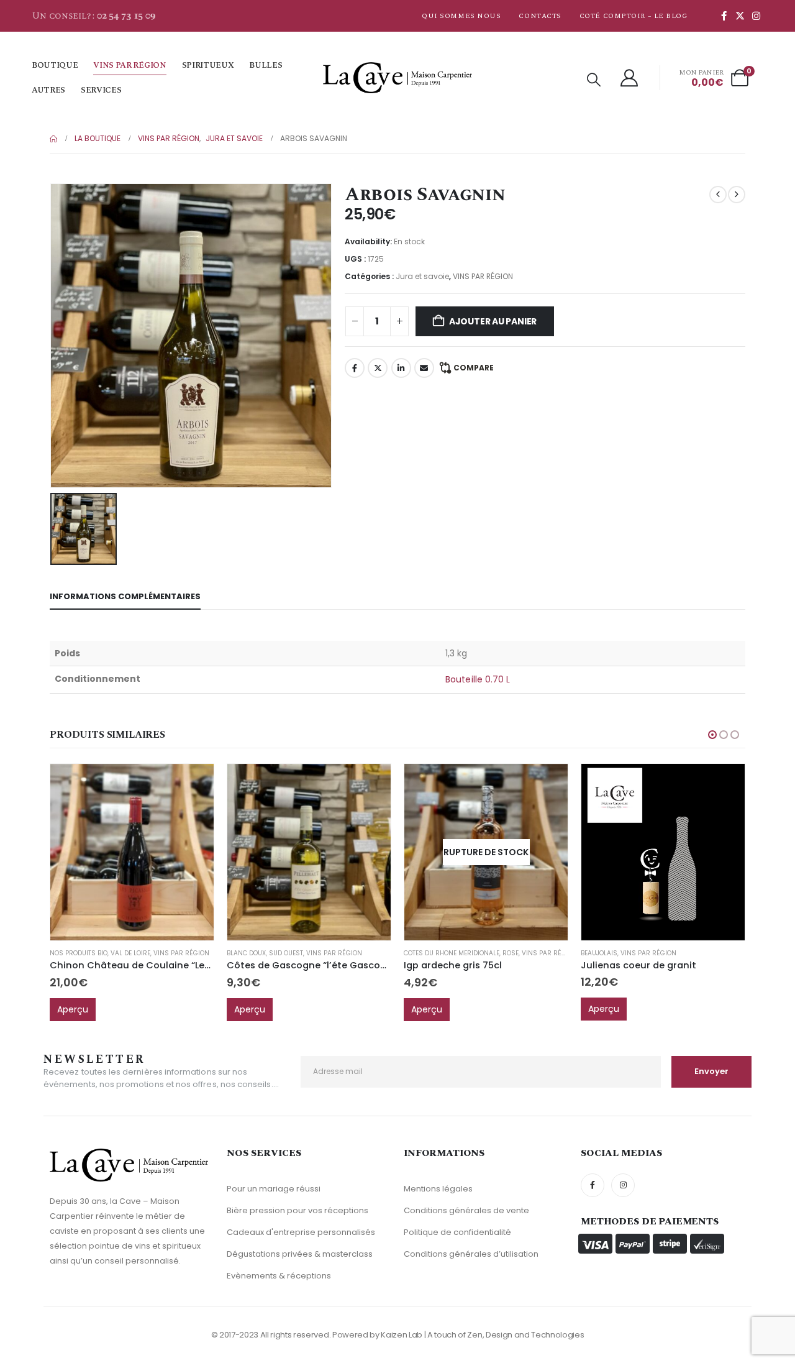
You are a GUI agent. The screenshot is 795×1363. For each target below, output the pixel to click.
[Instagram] (756, 15)
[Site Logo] (397, 77)
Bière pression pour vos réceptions (297, 1210)
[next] (736, 194)
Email (424, 368)
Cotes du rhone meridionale (451, 953)
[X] (740, 15)
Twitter (378, 368)
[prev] (718, 194)
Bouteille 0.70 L (477, 679)
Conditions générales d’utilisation (471, 1254)
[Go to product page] (132, 852)
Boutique (55, 65)
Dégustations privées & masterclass (300, 1254)
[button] (594, 80)
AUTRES (48, 90)
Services (101, 90)
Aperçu (72, 1009)
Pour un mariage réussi (273, 1189)
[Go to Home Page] (53, 138)
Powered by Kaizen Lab (377, 1335)
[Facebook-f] (592, 1185)
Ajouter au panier (493, 321)
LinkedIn (401, 368)
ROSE (510, 953)
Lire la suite (547, 784)
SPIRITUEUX (208, 65)
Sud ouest (286, 953)
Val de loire (130, 953)
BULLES (265, 65)
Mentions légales (438, 1189)
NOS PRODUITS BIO (78, 953)
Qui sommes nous (461, 16)
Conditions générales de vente (466, 1210)
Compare (473, 367)
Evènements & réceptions (279, 1276)
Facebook (355, 368)
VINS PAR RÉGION (129, 65)
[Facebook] (723, 15)
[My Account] (629, 77)
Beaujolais (599, 953)
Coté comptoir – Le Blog (633, 16)
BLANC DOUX (246, 953)
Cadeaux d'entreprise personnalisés (301, 1232)
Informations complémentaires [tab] (125, 596)
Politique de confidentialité (457, 1232)
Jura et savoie (422, 276)
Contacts (540, 16)
